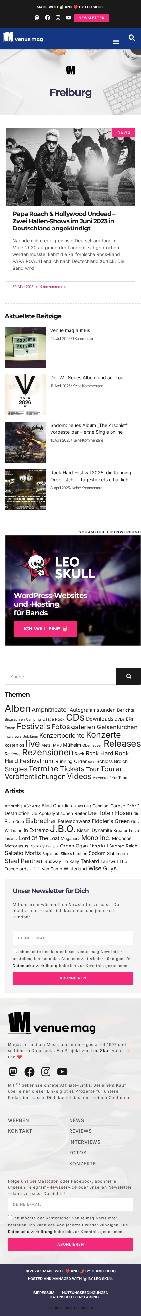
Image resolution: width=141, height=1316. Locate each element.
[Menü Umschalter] (116, 41)
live (33, 743)
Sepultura (50, 853)
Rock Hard (99, 753)
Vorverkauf (102, 778)
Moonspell (122, 838)
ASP (27, 806)
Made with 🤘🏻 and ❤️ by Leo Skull (70, 7)
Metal (46, 745)
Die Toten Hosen (110, 812)
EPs (129, 719)
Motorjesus (16, 845)
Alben (17, 708)
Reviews (13, 753)
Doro (19, 821)
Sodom (97, 853)
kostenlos (14, 745)
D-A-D (133, 805)
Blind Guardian (57, 805)
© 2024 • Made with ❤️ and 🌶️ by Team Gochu (71, 1271)
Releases (122, 743)
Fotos (60, 726)
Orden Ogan (74, 846)
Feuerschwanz (74, 821)
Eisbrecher (40, 821)
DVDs (120, 719)
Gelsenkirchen (117, 726)
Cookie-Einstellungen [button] (70, 1308)
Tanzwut (109, 861)
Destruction (17, 813)
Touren (112, 769)
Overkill (98, 845)
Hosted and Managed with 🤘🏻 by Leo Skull (70, 1278)
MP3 (57, 745)
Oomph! (52, 846)
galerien (83, 727)
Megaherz (70, 838)
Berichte (125, 710)
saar (91, 761)
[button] (132, 38)
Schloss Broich (112, 761)
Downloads (99, 719)
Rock (79, 753)
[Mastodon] (37, 17)
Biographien (15, 719)
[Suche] (128, 676)
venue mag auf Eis (70, 330)
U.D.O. (35, 869)
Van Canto (52, 869)
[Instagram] (58, 17)
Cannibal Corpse (108, 805)
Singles (16, 769)
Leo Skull (101, 1050)
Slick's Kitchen (74, 853)
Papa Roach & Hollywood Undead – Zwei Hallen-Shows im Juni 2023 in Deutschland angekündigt (63, 221)
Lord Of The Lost (39, 838)
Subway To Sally (61, 861)
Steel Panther (24, 860)
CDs (75, 717)
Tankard (90, 861)
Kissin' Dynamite (94, 830)
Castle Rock (53, 719)
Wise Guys (102, 868)
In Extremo (36, 830)
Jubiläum (30, 736)
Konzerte (103, 735)
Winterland (75, 868)
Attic (36, 806)
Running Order (71, 761)
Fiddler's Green (111, 821)
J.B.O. (63, 828)
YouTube (119, 777)
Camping (33, 719)
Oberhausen (92, 745)
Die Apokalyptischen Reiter (58, 813)
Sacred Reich (123, 845)
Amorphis (13, 805)
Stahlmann (117, 853)
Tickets (72, 768)
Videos (79, 776)
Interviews (13, 736)
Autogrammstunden (93, 710)
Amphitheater (50, 709)
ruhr (48, 760)
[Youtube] (68, 17)
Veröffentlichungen (35, 776)
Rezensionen (47, 752)
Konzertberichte (62, 735)
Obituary (37, 846)
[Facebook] (47, 17)
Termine (43, 768)
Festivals (33, 726)
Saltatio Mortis (23, 853)
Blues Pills (82, 806)
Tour (92, 769)
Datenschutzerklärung (35, 965)
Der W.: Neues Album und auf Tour (87, 377)
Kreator (120, 830)
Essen (10, 728)
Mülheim (72, 745)
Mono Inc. (96, 838)
